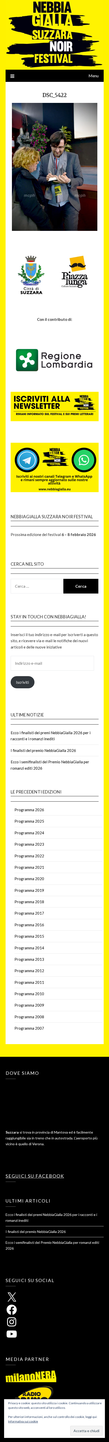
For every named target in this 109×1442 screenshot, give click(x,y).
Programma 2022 (29, 856)
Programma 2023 (29, 844)
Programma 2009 (29, 1005)
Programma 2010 (29, 993)
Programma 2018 (29, 901)
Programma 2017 (29, 913)
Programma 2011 (29, 982)
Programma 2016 (29, 924)
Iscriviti (22, 682)
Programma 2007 (29, 1028)
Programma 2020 (29, 878)
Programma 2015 (29, 936)
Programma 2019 (29, 890)
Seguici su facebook (35, 1176)
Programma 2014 (29, 948)
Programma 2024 (29, 832)
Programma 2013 (29, 959)
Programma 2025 (29, 821)
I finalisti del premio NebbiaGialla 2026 (43, 750)
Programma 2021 (29, 867)
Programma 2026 (29, 809)
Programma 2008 (29, 1016)
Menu (93, 75)
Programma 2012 (29, 970)
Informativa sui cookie (23, 1421)
